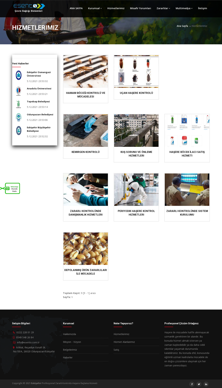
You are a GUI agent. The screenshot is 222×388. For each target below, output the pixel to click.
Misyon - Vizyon (72, 342)
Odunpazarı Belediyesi (40, 114)
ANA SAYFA (76, 8)
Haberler (67, 357)
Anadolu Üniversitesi (39, 88)
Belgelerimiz (70, 349)
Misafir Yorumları (140, 8)
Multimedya (183, 8)
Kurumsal (94, 8)
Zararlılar (162, 8)
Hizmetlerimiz (116, 8)
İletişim (202, 8)
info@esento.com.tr (28, 342)
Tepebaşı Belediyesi (38, 101)
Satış (116, 349)
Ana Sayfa (182, 26)
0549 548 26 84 (24, 337)
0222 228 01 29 (25, 332)
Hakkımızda (69, 334)
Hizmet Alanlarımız (124, 342)
